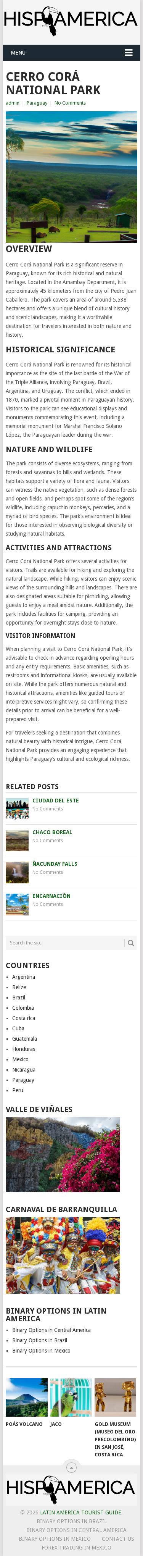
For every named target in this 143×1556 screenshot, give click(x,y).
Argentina (23, 977)
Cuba (18, 1028)
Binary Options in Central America (51, 1330)
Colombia (23, 1008)
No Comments (70, 103)
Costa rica (23, 1018)
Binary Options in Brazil (39, 1340)
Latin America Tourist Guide (80, 1512)
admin (12, 103)
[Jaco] (71, 1397)
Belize (19, 987)
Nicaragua (23, 1070)
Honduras (23, 1049)
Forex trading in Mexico (76, 1548)
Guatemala (24, 1039)
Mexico (20, 1059)
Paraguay (37, 103)
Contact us (118, 1539)
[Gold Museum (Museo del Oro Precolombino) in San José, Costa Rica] (115, 1397)
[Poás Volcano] (26, 1397)
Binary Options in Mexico (41, 1351)
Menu (18, 53)
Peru (17, 1090)
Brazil (18, 997)
